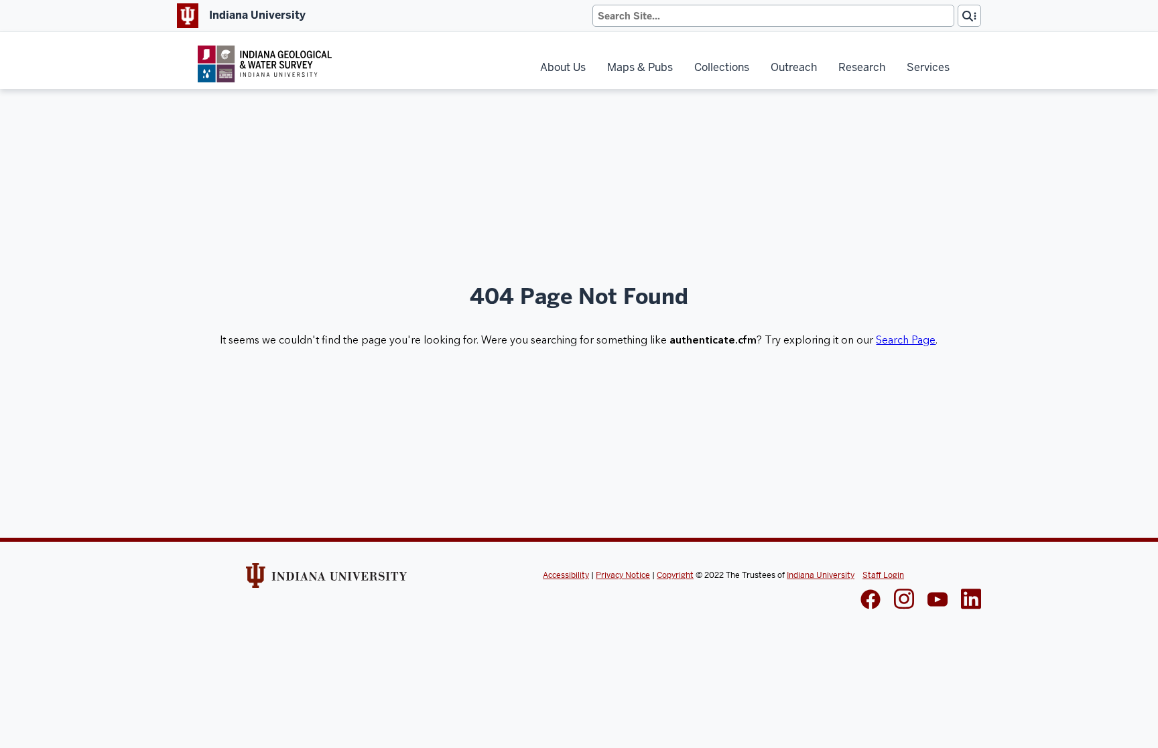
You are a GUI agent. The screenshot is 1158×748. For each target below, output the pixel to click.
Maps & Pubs (640, 67)
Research (861, 67)
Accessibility (566, 575)
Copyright (675, 575)
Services (928, 67)
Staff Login (883, 575)
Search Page (906, 340)
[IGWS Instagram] (904, 600)
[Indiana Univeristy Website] (326, 580)
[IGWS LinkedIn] (937, 600)
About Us (563, 67)
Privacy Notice (623, 575)
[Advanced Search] (969, 16)
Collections (721, 67)
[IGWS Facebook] (870, 600)
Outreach (794, 67)
